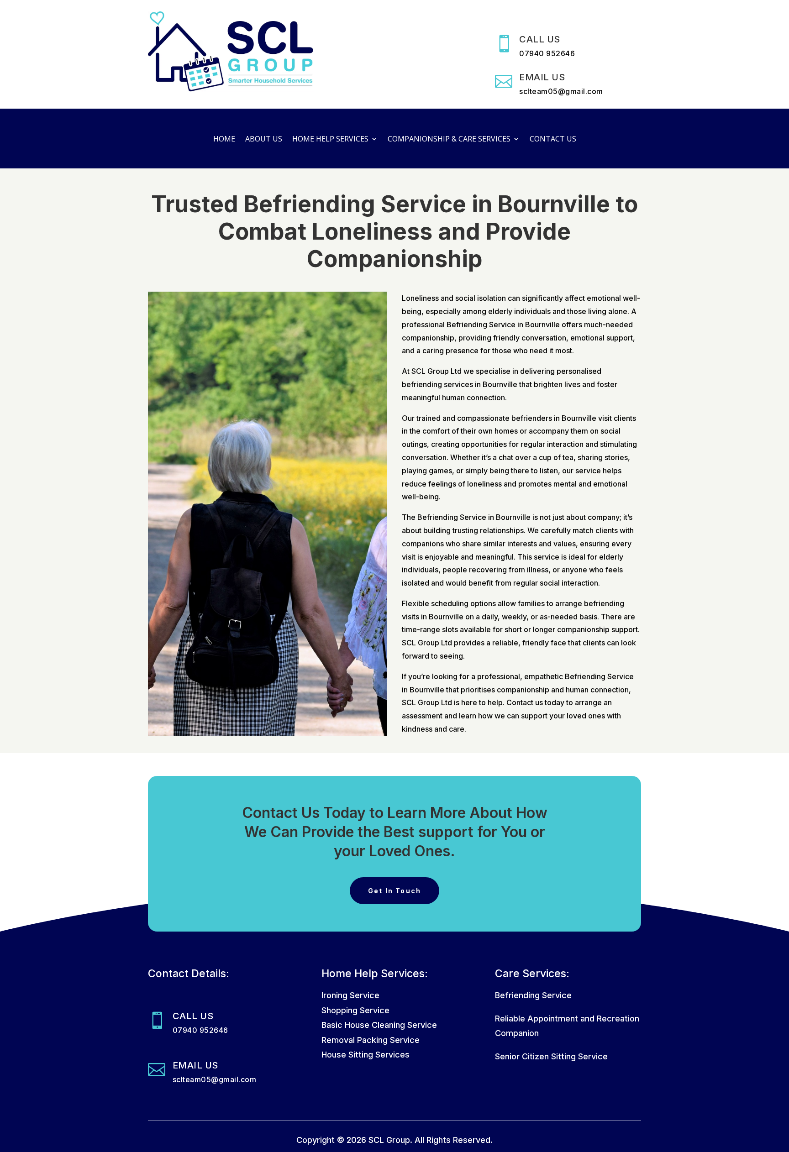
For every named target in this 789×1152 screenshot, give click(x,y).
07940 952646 (547, 53)
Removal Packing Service (370, 1040)
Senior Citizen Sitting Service (551, 1056)
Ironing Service (350, 995)
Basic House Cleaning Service (379, 1025)
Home (224, 140)
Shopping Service (355, 1010)
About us (263, 140)
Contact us (553, 140)
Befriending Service (533, 995)
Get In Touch (394, 891)
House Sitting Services (365, 1054)
